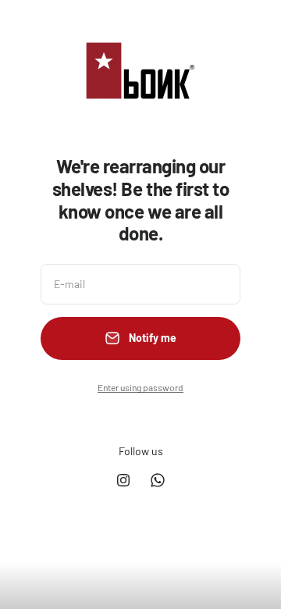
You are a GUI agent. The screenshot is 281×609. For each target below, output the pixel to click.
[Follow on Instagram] (123, 480)
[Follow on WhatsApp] (157, 480)
